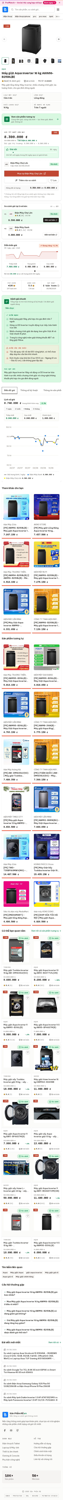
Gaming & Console (10, 1455)
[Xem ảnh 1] (5, 60)
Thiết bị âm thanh (10, 1451)
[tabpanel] (31, 439)
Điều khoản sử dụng (43, 1455)
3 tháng (36, 409)
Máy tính (15, 1447)
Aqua (5, 1272)
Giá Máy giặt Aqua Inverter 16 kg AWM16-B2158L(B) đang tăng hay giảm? (31, 1321)
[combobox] (32, 9)
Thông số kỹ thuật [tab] (29, 390)
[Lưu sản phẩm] (28, 943)
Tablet (17, 1443)
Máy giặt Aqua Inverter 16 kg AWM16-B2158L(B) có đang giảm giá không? (30, 1312)
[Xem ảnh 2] (13, 60)
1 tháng (27, 409)
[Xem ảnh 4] (29, 60)
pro (34, 16)
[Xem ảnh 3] (21, 60)
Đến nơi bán (50, 220)
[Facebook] (4, 1430)
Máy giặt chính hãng (24, 1276)
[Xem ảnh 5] (36, 60)
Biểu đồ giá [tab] (9, 390)
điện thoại (7, 16)
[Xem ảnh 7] (52, 60)
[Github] (17, 1430)
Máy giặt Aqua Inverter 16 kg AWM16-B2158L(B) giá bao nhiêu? (30, 1293)
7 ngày (9, 409)
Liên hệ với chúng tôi (43, 1459)
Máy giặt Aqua (16, 1272)
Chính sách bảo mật (43, 1451)
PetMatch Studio (49, 1496)
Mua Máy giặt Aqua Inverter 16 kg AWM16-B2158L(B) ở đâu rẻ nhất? (31, 1303)
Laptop (5, 1447)
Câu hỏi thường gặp (42, 1447)
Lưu (55, 180)
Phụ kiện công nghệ (11, 1459)
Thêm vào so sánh (27, 180)
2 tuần (18, 409)
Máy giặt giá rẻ (51, 1272)
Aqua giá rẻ (8, 1276)
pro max (42, 16)
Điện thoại (7, 1443)
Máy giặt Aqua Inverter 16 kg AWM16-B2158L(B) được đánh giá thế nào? (29, 1331)
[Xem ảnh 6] (44, 60)
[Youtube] (11, 1430)
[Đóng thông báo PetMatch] (59, 2)
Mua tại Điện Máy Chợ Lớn (29, 173)
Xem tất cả (53, 1342)
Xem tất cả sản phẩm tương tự (45, 931)
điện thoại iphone (22, 16)
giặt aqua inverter (34, 1272)
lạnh (51, 16)
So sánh (24, 938)
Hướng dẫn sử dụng (42, 1443)
